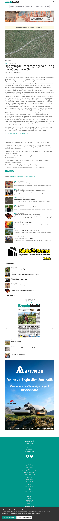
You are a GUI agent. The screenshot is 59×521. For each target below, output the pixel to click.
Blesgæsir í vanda (16, 341)
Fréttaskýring (20, 6)
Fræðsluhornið (29, 467)
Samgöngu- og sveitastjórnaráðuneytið (26, 176)
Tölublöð (29, 501)
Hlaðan (29, 498)
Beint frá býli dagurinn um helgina (24, 199)
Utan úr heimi (39, 6)
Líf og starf (29, 488)
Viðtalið (29, 489)
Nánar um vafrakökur (35, 513)
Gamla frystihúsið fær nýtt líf (19, 279)
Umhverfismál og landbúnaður (29, 470)
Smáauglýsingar (29, 500)
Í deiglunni (29, 6)
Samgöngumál (13, 176)
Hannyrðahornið (29, 483)
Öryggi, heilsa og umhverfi (29, 474)
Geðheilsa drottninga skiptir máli (20, 269)
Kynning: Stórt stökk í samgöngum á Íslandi (16, 133)
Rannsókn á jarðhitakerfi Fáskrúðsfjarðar (26, 230)
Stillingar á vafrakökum (24, 517)
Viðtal (47, 6)
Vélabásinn (29, 493)
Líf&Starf (29, 477)
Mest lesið (9, 263)
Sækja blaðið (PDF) (29, 302)
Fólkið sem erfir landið (29, 486)
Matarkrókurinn (29, 481)
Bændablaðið (29, 507)
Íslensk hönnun (29, 479)
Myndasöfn (29, 503)
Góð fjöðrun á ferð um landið (19, 354)
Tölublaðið (10, 295)
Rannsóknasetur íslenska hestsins (24, 238)
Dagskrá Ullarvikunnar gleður (23, 222)
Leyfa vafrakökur (9, 517)
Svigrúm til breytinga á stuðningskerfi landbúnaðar (29, 191)
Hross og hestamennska (29, 472)
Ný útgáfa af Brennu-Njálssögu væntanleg (27, 215)
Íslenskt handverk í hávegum (23, 183)
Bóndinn (29, 484)
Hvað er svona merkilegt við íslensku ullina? (23, 348)
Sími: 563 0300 (30, 447)
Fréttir (12, 6)
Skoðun (29, 464)
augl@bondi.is (30, 451)
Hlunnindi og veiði (29, 491)
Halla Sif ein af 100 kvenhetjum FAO (25, 207)
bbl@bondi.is (30, 449)
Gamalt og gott (29, 465)
